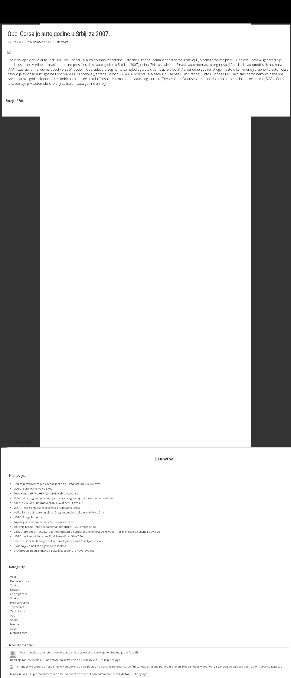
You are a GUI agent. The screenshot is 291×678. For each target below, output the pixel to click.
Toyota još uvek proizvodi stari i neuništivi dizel (44, 522)
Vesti (13, 577)
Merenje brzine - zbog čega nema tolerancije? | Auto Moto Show (55, 527)
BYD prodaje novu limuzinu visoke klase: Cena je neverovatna (54, 551)
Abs (12, 615)
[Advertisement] (149, 162)
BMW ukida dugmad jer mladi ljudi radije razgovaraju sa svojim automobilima (63, 498)
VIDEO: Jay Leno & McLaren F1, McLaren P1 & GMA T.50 (48, 536)
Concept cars (18, 594)
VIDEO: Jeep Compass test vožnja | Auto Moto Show (47, 508)
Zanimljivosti (18, 611)
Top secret (17, 607)
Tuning (14, 585)
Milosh (23, 652)
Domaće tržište (42, 42)
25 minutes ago (110, 660)
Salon (14, 620)
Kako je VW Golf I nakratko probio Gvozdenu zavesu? (48, 503)
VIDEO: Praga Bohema (28, 517)
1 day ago (141, 674)
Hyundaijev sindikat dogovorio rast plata (40, 546)
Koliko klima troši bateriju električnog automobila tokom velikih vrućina (59, 512)
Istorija (14, 624)
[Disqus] (149, 266)
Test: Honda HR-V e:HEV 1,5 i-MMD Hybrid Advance (46, 493)
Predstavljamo (19, 603)
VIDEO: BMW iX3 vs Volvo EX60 (33, 488)
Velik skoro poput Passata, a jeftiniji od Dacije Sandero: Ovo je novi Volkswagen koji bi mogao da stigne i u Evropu (87, 532)
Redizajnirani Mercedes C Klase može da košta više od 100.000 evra (57, 484)
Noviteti (15, 590)
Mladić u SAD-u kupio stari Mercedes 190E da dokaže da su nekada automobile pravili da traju (70, 674)
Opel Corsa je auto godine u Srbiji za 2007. (58, 34)
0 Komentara (60, 42)
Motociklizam (18, 633)
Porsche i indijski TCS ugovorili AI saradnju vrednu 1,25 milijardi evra (57, 541)
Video (14, 598)
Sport (13, 628)
